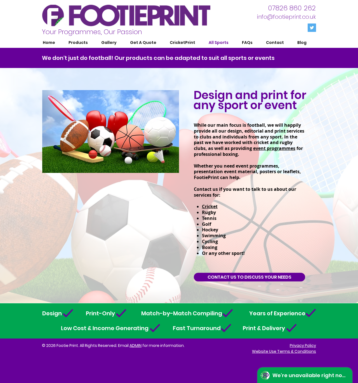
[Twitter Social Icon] (312, 28)
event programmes (274, 148)
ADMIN (135, 345)
